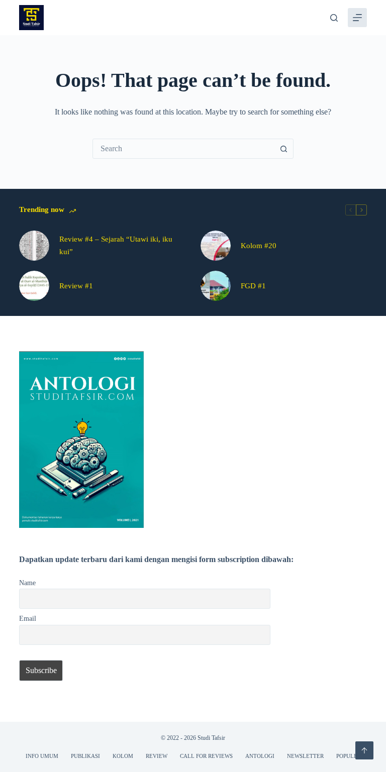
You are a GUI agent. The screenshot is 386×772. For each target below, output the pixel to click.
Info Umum (42, 756)
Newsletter (305, 756)
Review (156, 756)
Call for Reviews (206, 756)
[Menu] (357, 17)
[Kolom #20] (216, 246)
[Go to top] (364, 750)
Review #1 (76, 286)
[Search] (334, 18)
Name (27, 583)
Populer (348, 756)
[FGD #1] (216, 286)
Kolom (123, 756)
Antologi (259, 756)
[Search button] (283, 148)
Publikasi (85, 756)
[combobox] (183, 149)
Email (27, 618)
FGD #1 (253, 286)
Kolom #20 (258, 246)
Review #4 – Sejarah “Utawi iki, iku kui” (115, 245)
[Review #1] (34, 286)
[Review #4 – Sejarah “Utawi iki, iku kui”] (34, 246)
